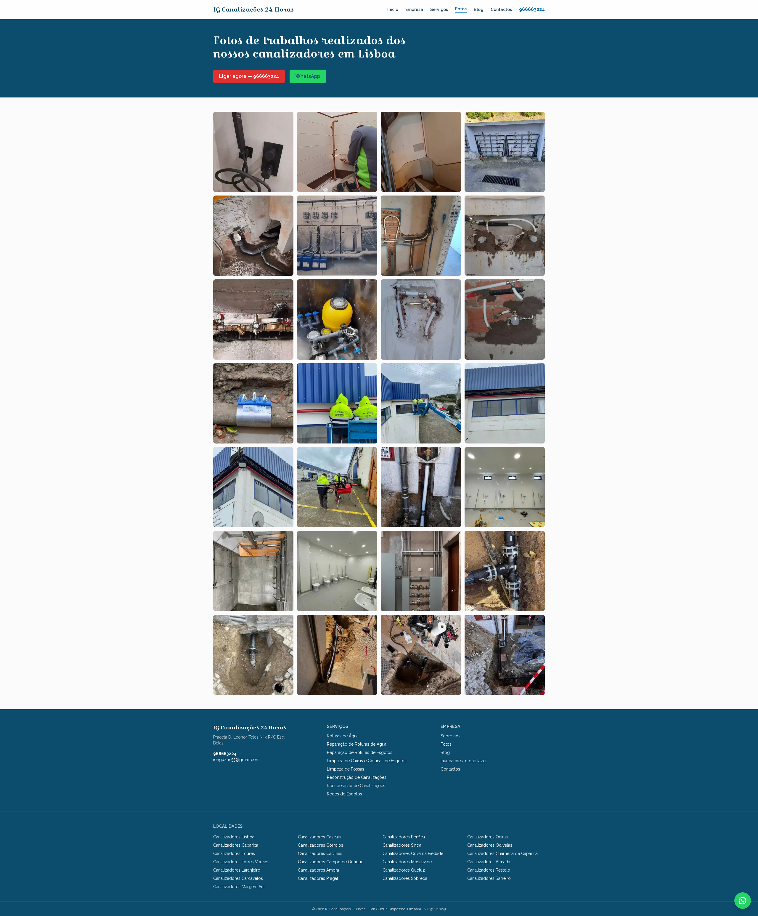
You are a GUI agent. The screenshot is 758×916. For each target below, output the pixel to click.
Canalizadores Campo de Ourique (330, 861)
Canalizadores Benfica (404, 837)
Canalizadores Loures (234, 853)
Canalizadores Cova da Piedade (413, 853)
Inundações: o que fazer (464, 760)
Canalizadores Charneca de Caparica (502, 853)
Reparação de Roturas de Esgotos (359, 752)
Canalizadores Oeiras (487, 837)
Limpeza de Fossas (345, 769)
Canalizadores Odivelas (489, 845)
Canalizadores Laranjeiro (236, 870)
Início (392, 9)
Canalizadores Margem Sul (239, 886)
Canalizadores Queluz (404, 870)
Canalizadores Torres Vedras (240, 861)
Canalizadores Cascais (319, 837)
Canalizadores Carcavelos (238, 878)
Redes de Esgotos (344, 794)
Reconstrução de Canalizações (356, 777)
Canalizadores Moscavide (407, 861)
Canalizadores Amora (318, 870)
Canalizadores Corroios (320, 845)
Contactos (501, 9)
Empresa (414, 9)
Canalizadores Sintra (402, 845)
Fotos (461, 9)
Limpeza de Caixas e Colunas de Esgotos (367, 760)
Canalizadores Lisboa (233, 837)
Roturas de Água (343, 736)
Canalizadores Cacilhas (320, 853)
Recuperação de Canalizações (356, 785)
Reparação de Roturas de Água (356, 744)
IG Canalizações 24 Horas (253, 9)
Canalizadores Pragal (318, 878)
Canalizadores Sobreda (405, 878)
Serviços (439, 9)
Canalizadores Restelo (488, 870)
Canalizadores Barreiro (489, 878)
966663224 (532, 9)
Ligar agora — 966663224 (249, 76)
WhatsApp (308, 76)
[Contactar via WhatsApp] (742, 900)
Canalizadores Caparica (235, 845)
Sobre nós (450, 736)
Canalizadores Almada (488, 861)
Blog (479, 9)
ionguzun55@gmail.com (236, 759)
